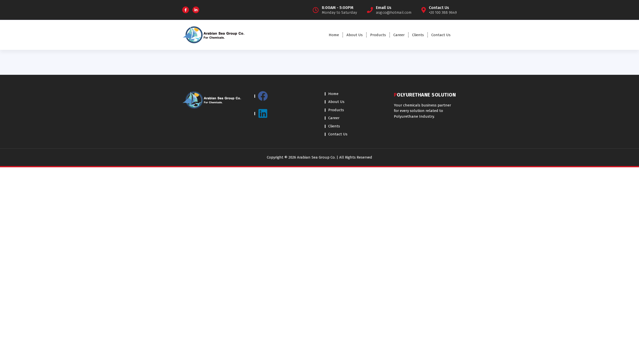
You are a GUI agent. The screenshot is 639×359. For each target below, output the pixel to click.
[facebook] (284, 98)
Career (399, 35)
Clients (418, 35)
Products (378, 35)
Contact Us (441, 35)
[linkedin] (284, 113)
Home (334, 35)
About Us (354, 35)
